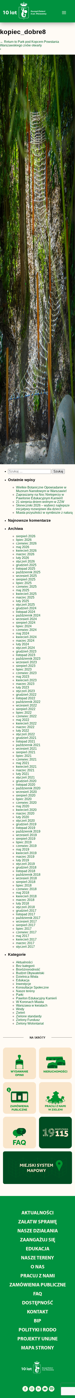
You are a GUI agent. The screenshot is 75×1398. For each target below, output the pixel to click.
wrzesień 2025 (26, 575)
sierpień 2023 (25, 665)
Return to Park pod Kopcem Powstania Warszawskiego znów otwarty (29, 43)
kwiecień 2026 (26, 550)
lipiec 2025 (24, 583)
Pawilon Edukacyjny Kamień (36, 998)
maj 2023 (22, 676)
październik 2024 (28, 615)
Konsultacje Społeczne (32, 987)
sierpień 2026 (25, 536)
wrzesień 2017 (26, 921)
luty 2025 (22, 601)
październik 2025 (28, 572)
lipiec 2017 (24, 928)
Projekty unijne (37, 1338)
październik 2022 (28, 702)
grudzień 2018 (26, 867)
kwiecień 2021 (26, 766)
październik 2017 (28, 918)
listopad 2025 (25, 568)
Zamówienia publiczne (37, 1284)
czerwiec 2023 (26, 673)
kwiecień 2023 (26, 680)
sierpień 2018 (25, 882)
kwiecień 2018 (26, 896)
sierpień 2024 (25, 622)
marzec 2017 (25, 943)
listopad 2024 (25, 611)
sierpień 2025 (25, 579)
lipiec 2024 (24, 626)
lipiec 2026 (24, 539)
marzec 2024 (25, 640)
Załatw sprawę (37, 1221)
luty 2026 (22, 557)
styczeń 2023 (25, 691)
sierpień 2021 (25, 752)
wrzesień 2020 (26, 792)
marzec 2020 (25, 813)
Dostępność (37, 1302)
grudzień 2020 (26, 781)
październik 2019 (28, 831)
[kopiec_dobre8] (37, 260)
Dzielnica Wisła (27, 976)
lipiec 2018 (24, 885)
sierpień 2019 (25, 838)
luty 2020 (22, 817)
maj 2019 (22, 849)
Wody (20, 1009)
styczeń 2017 (25, 946)
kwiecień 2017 (26, 939)
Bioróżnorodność (28, 969)
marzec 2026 (25, 554)
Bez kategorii (25, 966)
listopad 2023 (25, 655)
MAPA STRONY (37, 1347)
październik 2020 (28, 788)
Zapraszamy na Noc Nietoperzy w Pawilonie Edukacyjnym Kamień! (40, 496)
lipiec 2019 (24, 842)
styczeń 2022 (25, 734)
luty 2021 (22, 774)
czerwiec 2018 (26, 889)
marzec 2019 (25, 856)
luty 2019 (22, 860)
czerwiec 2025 (26, 586)
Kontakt (37, 1311)
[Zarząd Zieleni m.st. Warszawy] (24, 18)
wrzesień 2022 (26, 705)
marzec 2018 (25, 900)
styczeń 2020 (25, 820)
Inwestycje (23, 984)
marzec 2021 (25, 770)
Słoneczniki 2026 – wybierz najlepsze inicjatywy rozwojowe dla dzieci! (43, 507)
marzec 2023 (25, 683)
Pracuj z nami (37, 1275)
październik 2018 (28, 874)
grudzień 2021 (26, 738)
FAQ (37, 1293)
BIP (37, 1320)
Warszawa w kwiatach (31, 1005)
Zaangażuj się (37, 1239)
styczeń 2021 (25, 777)
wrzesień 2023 (26, 662)
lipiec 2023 (24, 669)
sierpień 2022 (25, 709)
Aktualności (24, 962)
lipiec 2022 (24, 712)
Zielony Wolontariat (30, 1023)
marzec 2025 (25, 597)
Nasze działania (37, 1230)
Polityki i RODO (37, 1329)
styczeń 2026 (25, 561)
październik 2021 (28, 745)
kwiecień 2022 (26, 723)
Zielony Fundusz (28, 1020)
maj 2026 (22, 547)
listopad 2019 (25, 828)
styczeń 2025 (25, 604)
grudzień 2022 (26, 694)
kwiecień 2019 (26, 853)
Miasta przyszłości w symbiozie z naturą (44, 512)
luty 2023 (22, 687)
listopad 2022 (25, 698)
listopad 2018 (25, 871)
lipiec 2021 (24, 756)
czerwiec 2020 (26, 802)
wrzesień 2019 (26, 835)
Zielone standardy (29, 1016)
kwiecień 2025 (26, 593)
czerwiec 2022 (26, 716)
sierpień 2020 (25, 795)
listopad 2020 (25, 784)
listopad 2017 (25, 914)
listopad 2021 (25, 741)
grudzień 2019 (26, 824)
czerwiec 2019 (26, 846)
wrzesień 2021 (26, 748)
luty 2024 (22, 644)
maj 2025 (22, 590)
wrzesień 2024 (26, 619)
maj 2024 (22, 633)
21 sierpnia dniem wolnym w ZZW (40, 501)
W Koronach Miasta (30, 1002)
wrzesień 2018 (26, 878)
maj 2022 (22, 720)
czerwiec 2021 (26, 759)
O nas (38, 1266)
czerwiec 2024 (26, 629)
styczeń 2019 (25, 864)
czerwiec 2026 (26, 543)
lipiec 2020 (24, 799)
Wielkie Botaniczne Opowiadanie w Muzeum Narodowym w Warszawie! (41, 489)
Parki (19, 994)
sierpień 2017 (25, 925)
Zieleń (20, 1012)
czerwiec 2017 (26, 932)
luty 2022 (22, 730)
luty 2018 (22, 903)
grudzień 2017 (26, 910)
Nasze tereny (25, 991)
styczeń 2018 (25, 907)
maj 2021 (22, 763)
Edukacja (22, 980)
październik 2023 (28, 658)
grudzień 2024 (26, 608)
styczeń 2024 (25, 647)
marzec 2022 (25, 727)
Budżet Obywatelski (30, 973)
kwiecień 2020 (26, 810)
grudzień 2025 (26, 565)
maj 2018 (22, 892)
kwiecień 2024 (26, 637)
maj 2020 (22, 806)
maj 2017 (22, 936)
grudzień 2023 (26, 651)
